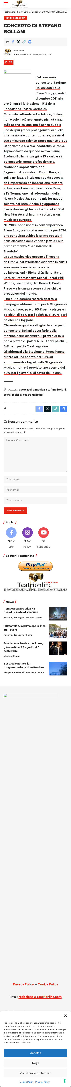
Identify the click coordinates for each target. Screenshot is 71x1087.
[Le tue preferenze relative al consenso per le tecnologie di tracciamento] (64, 1080)
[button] (65, 1016)
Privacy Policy (42, 1081)
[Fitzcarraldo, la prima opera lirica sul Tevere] (58, 631)
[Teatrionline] (19, 4)
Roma (39, 617)
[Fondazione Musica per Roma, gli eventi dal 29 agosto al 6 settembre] (58, 648)
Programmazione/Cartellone (20, 672)
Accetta (35, 1053)
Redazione (19, 50)
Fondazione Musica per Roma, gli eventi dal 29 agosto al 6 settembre (23, 647)
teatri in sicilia (13, 394)
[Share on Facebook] (12, 42)
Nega (35, 1063)
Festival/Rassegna (14, 617)
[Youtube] (43, 538)
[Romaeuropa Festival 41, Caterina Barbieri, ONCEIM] (58, 613)
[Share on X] (18, 42)
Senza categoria (15, 18)
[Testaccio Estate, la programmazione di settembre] (58, 668)
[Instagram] (27, 538)
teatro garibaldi (33, 394)
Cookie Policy (26, 1081)
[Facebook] (11, 538)
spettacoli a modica (32, 389)
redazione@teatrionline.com (40, 997)
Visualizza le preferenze (35, 1073)
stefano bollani (56, 389)
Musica (30, 617)
